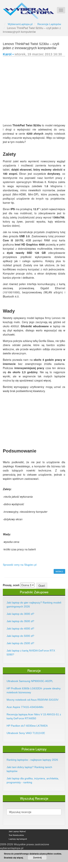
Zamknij (37, 857)
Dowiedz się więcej (13, 857)
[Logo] (28, 9)
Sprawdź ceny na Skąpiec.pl (19, 564)
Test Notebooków (16, 835)
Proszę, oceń (11, 585)
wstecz (59, 571)
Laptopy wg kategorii (18, 839)
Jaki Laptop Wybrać (17, 831)
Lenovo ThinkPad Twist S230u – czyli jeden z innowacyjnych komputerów (31, 46)
